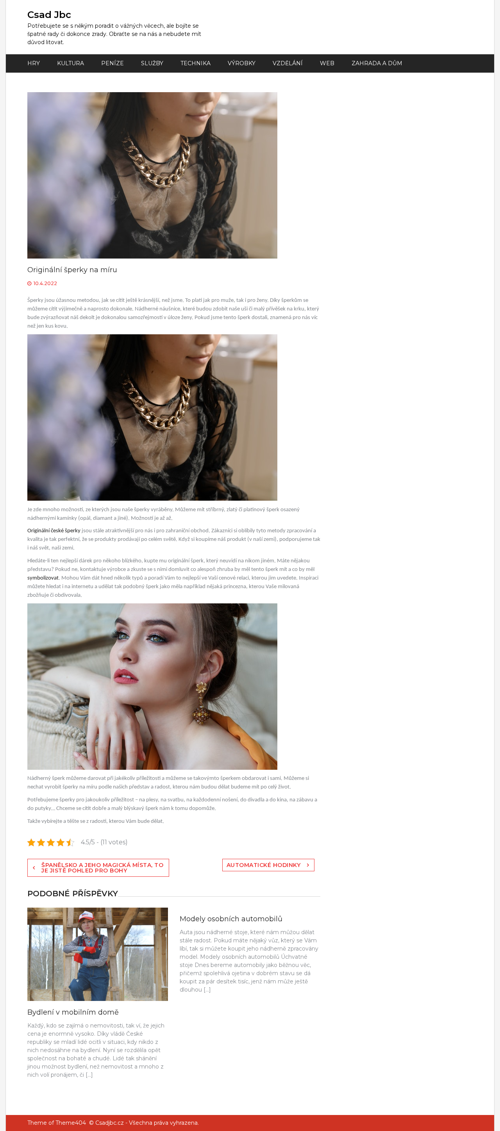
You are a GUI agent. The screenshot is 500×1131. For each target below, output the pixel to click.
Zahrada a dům (377, 63)
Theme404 (70, 1122)
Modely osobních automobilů (231, 919)
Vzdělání (288, 63)
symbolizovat (43, 578)
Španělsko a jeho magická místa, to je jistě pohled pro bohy (102, 868)
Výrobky (241, 63)
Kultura (70, 63)
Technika (195, 63)
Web (327, 63)
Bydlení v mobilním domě (73, 1012)
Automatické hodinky (264, 865)
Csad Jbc (49, 14)
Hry (33, 63)
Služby (152, 63)
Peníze (112, 63)
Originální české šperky (54, 531)
